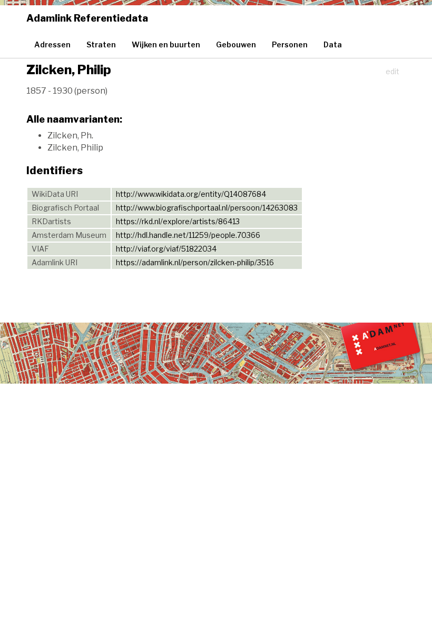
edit (392, 71)
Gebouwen (236, 44)
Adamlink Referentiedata (87, 18)
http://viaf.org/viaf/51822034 (166, 248)
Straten (101, 44)
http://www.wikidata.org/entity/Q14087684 (191, 193)
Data (332, 44)
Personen (290, 44)
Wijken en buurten (166, 44)
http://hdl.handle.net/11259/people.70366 (188, 235)
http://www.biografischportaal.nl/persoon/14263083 (207, 207)
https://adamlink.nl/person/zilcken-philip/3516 (195, 262)
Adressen (52, 44)
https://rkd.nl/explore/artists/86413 (178, 221)
